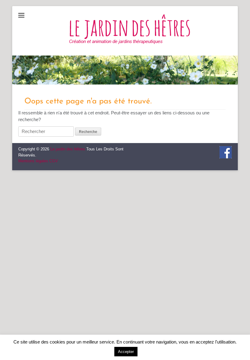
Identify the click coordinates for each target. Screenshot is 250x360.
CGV (53, 161)
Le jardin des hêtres (67, 149)
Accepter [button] (126, 351)
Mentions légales (33, 161)
